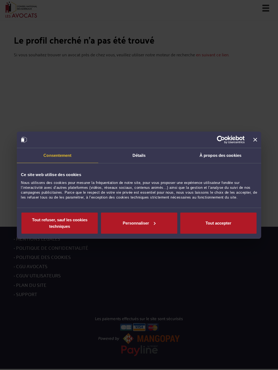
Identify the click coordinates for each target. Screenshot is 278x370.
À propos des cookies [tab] (220, 155)
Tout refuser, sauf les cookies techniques (59, 222)
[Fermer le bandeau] (255, 140)
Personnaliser (136, 222)
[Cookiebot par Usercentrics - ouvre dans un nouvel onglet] (221, 140)
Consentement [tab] (57, 155)
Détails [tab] (139, 155)
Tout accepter (218, 222)
